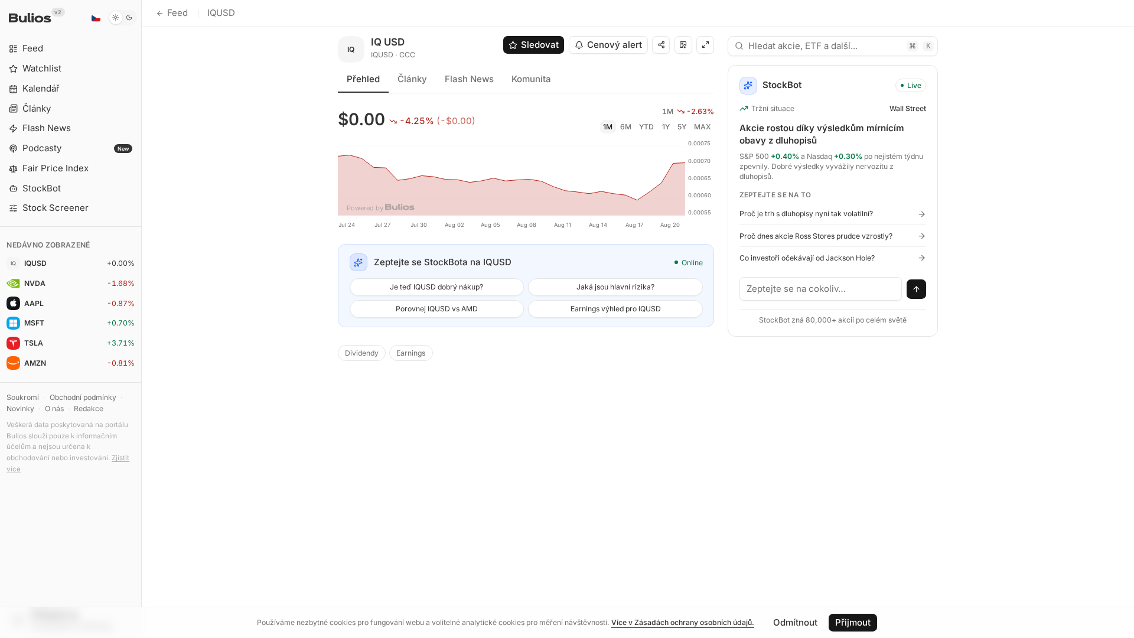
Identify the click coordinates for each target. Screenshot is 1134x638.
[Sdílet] (661, 45)
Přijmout (853, 622)
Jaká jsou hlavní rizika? (615, 286)
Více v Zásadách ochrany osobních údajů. (682, 622)
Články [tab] (412, 78)
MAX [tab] (702, 126)
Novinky (20, 408)
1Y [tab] (666, 126)
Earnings (410, 353)
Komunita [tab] (531, 78)
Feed (177, 12)
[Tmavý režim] (122, 17)
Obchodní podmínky (83, 397)
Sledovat (540, 44)
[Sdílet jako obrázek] (683, 45)
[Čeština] (95, 17)
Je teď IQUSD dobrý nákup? (436, 286)
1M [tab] (607, 126)
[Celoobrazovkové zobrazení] (705, 45)
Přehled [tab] (363, 78)
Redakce (88, 408)
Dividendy (362, 353)
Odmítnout (795, 622)
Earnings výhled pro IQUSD (616, 308)
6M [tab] (625, 126)
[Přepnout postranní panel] (141, 319)
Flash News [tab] (469, 78)
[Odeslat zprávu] (917, 289)
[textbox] (820, 289)
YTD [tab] (646, 126)
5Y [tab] (681, 126)
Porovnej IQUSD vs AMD (437, 308)
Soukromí (22, 397)
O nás (54, 408)
